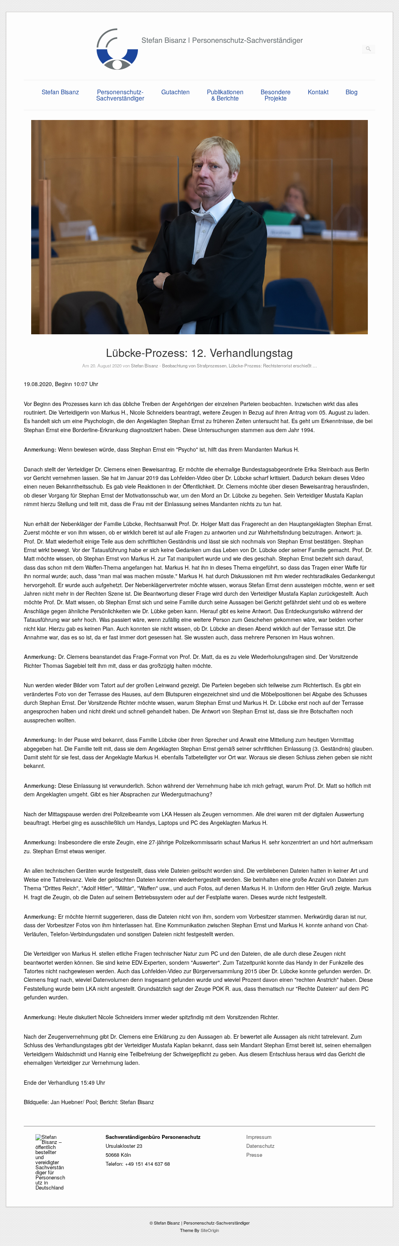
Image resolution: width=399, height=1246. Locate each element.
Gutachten (175, 91)
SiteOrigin (210, 1230)
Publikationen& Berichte (225, 94)
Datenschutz (260, 1145)
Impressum (259, 1136)
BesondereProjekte (276, 94)
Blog (352, 91)
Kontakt (318, 91)
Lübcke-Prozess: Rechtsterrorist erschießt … (273, 365)
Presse (254, 1154)
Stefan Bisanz (60, 91)
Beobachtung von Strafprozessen (194, 365)
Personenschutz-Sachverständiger (120, 94)
